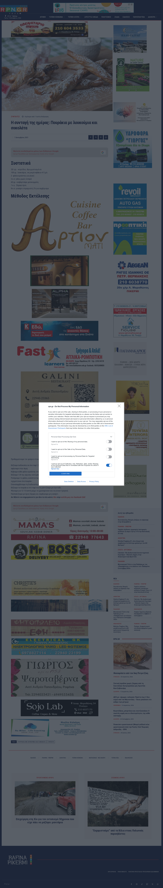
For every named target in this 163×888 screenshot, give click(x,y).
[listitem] (81, 437)
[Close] (120, 407)
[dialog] (81, 444)
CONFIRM (65, 473)
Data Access (81, 481)
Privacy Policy (94, 481)
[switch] (109, 441)
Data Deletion (69, 481)
